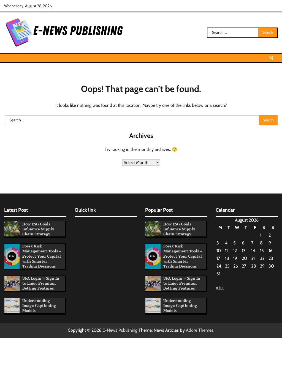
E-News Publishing (119, 330)
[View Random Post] (271, 58)
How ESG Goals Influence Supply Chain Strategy (38, 229)
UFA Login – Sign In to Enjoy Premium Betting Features (40, 283)
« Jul (220, 287)
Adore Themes (199, 330)
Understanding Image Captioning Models (39, 305)
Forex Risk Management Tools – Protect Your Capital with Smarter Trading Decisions (41, 256)
